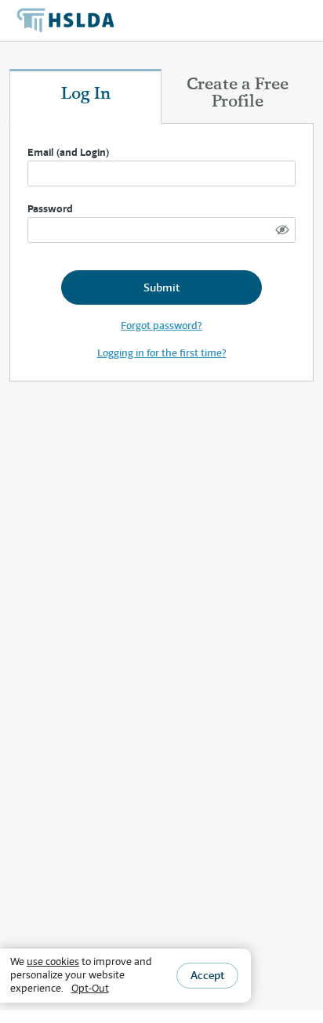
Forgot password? (161, 325)
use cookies (53, 961)
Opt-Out (90, 988)
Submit (161, 287)
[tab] (85, 96)
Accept (207, 975)
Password (50, 208)
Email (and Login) (68, 152)
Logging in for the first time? (162, 353)
